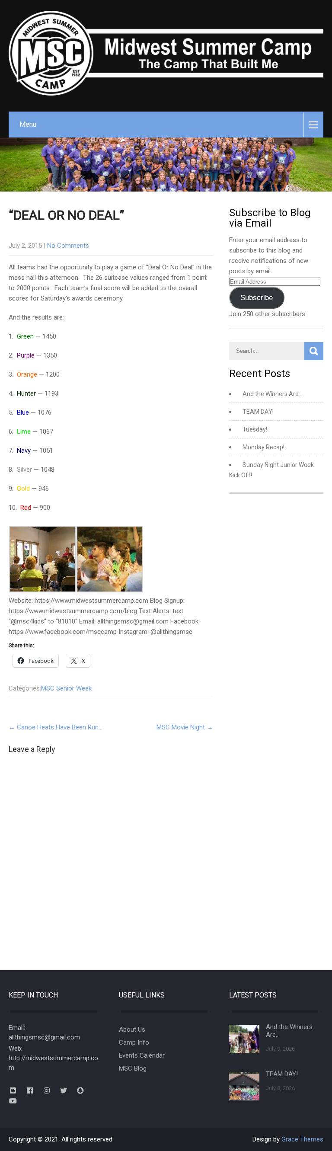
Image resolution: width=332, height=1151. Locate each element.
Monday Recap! (263, 447)
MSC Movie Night (184, 727)
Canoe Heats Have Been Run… (55, 727)
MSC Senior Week (66, 688)
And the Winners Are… (273, 393)
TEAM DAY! (258, 411)
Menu (27, 124)
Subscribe (256, 298)
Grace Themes (302, 1139)
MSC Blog (133, 1068)
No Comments (68, 245)
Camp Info (134, 1042)
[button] (42, 560)
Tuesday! (255, 429)
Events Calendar (142, 1055)
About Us (132, 1029)
